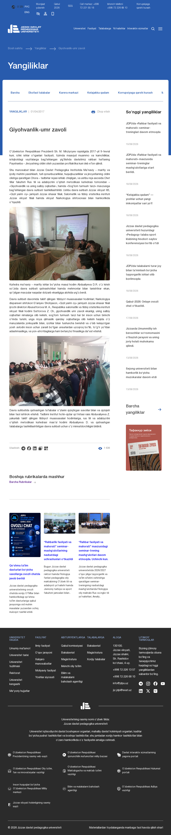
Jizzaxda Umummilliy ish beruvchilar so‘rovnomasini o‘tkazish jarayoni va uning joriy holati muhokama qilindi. (143, 337)
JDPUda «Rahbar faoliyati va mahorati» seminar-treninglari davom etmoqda (143, 128)
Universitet (80, 29)
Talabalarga (104, 29)
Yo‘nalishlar (119, 29)
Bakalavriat (68, 653)
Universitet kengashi (15, 682)
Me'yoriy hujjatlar (19, 691)
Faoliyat (92, 29)
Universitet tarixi (19, 655)
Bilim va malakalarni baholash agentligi (71, 677)
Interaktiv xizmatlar (137, 29)
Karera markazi (68, 93)
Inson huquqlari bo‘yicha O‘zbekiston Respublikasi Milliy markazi (30, 788)
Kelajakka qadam (98, 93)
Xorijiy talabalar (96, 659)
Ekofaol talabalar (39, 93)
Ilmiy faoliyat (42, 646)
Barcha (15, 93)
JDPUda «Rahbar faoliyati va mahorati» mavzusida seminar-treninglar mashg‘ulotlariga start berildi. (143, 163)
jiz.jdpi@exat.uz (122, 690)
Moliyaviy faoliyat (45, 671)
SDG (70, 6)
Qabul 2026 (57, 6)
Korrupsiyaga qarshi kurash (143, 6)
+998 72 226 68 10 (124, 677)
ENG (27, 12)
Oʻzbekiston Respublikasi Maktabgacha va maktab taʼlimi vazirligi (85, 771)
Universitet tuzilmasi (15, 664)
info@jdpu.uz (120, 683)
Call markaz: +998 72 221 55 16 (89, 6)
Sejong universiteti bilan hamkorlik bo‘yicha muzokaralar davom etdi (141, 373)
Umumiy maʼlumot (19, 648)
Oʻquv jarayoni (43, 653)
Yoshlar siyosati (44, 677)
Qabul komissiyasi (72, 646)
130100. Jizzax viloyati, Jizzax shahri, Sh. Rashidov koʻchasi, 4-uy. (121, 654)
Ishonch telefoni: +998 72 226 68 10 (117, 6)
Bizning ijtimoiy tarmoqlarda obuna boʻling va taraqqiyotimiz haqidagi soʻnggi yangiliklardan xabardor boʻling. (150, 661)
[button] (38, 15)
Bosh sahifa (15, 48)
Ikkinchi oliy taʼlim (71, 666)
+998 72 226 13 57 (124, 670)
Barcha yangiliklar (135, 410)
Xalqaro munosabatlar (43, 661)
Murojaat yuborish (40, 6)
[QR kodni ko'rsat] (47, 448)
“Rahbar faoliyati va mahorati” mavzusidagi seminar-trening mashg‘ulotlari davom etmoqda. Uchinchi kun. (93, 551)
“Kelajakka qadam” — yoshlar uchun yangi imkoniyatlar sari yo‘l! (139, 199)
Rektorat (14, 673)
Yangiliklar (40, 48)
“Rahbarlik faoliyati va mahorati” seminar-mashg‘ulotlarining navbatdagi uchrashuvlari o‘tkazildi (58, 551)
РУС (27, 7)
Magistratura (68, 659)
